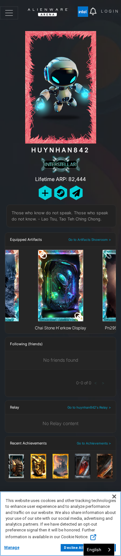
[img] (84, 11)
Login (110, 11)
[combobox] (99, 549)
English (94, 549)
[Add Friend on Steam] (60, 193)
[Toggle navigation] (9, 12)
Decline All (73, 548)
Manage (11, 547)
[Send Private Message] (76, 193)
